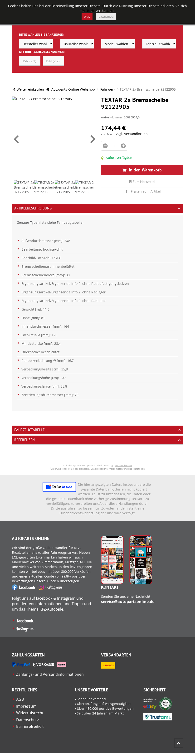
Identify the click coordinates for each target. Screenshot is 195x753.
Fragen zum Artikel (146, 191)
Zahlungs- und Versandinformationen (50, 674)
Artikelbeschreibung (33, 208)
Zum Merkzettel (144, 182)
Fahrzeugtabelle (29, 430)
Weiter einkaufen (30, 89)
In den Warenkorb (145, 170)
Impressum (26, 706)
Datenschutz (105, 16)
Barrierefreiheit (30, 726)
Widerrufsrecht (30, 712)
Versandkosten (123, 465)
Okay (87, 16)
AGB (20, 699)
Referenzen (24, 439)
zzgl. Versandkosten (132, 133)
